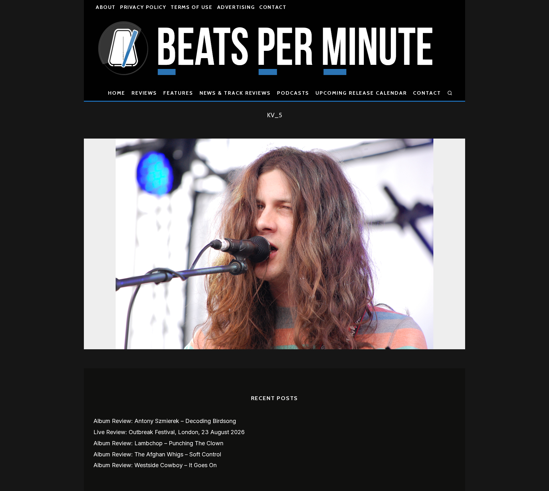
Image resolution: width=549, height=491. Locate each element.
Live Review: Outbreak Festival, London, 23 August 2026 (169, 432)
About (106, 7)
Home (116, 93)
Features (178, 93)
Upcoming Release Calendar (361, 93)
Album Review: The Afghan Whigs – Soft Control (157, 454)
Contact (272, 7)
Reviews (144, 93)
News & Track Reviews (235, 93)
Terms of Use (191, 7)
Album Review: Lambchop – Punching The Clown (158, 443)
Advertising (236, 7)
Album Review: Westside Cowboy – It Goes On (155, 465)
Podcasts (293, 93)
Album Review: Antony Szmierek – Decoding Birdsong (164, 421)
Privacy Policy (143, 7)
